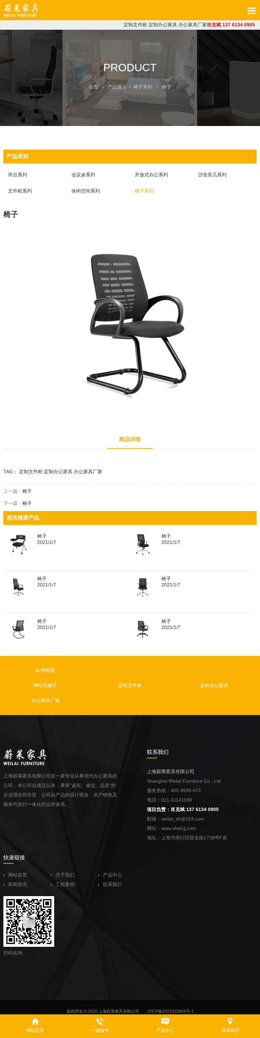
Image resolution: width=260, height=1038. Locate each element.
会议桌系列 (83, 174)
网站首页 (17, 875)
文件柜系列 (20, 191)
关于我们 (65, 875)
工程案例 (65, 884)
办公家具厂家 (192, 24)
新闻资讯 (17, 884)
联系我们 (112, 884)
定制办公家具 (163, 24)
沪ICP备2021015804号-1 (170, 1011)
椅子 (166, 87)
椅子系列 (142, 87)
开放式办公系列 (151, 174)
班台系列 (17, 174)
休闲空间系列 (85, 191)
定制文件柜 (135, 24)
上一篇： (17, 491)
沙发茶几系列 (212, 174)
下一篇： (17, 503)
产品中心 (112, 875)
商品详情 (130, 439)
